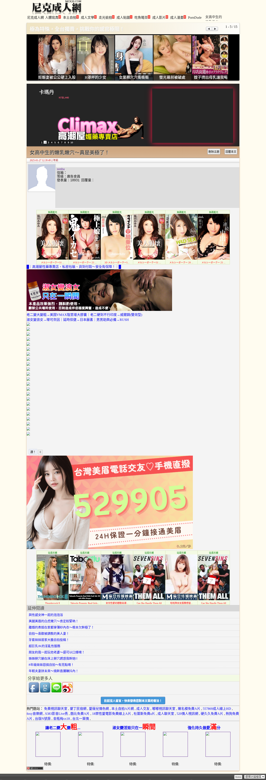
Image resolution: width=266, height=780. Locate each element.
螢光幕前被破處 (172, 77)
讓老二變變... (62, 728)
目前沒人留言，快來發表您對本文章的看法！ (133, 700)
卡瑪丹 (46, 92)
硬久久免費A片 (212, 713)
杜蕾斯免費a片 (144, 713)
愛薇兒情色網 (99, 708)
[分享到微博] (67, 691)
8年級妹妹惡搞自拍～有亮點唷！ (51, 664)
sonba (61, 169)
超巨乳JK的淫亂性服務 (44, 646)
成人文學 (88, 17)
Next (215, 28)
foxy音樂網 (35, 713)
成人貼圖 (124, 17)
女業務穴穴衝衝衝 (134, 77)
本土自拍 (70, 17)
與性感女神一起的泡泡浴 (46, 615)
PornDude (195, 17)
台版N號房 (43, 718)
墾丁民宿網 (78, 708)
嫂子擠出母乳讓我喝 (211, 77)
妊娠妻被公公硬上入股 (57, 77)
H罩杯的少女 (95, 77)
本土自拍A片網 (122, 708)
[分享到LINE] (56, 691)
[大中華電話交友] (110, 548)
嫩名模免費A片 (189, 708)
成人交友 (143, 708)
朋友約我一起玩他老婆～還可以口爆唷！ (57, 652)
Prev (209, 28)
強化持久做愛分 (204, 728)
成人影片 (159, 17)
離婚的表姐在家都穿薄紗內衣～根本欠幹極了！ (61, 627)
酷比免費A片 (80, 713)
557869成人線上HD (217, 708)
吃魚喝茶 (142, 17)
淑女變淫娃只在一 (134, 728)
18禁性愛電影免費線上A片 (111, 713)
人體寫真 (52, 17)
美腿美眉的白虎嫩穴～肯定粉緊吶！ (54, 621)
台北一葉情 (80, 718)
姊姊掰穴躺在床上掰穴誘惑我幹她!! (53, 658)
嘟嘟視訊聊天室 (163, 708)
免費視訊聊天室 (55, 708)
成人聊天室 (166, 713)
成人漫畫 (177, 17)
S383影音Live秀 (56, 713)
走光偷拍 (106, 17)
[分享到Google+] (45, 691)
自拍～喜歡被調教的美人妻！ (49, 633)
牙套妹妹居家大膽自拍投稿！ (49, 639)
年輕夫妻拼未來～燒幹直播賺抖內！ (54, 671)
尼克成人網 (35, 17)
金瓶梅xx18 (61, 718)
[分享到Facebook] (34, 691)
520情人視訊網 (187, 713)
